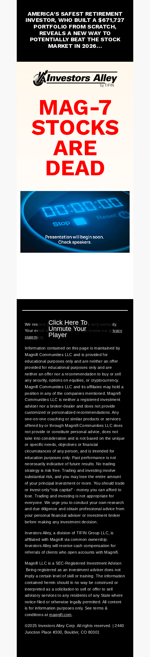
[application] (75, 222)
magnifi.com (60, 614)
